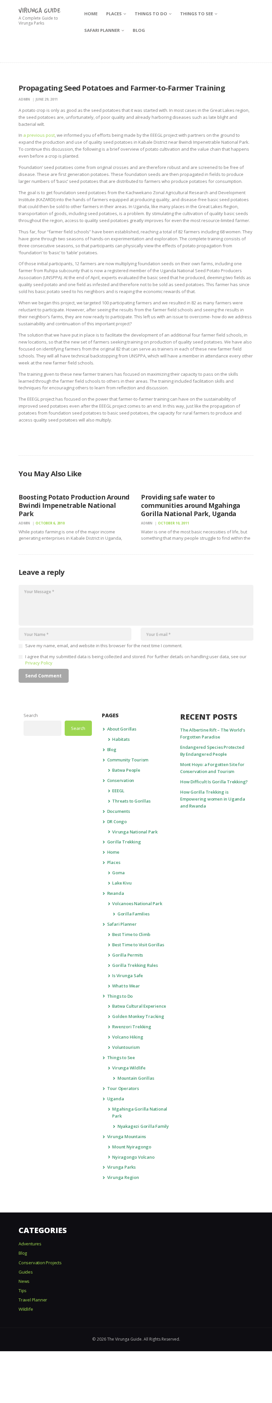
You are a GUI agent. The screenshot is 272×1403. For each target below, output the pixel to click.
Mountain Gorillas (135, 1078)
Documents (118, 811)
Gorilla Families (133, 914)
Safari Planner (122, 924)
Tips (23, 1290)
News (24, 1281)
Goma (118, 873)
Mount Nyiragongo (131, 1147)
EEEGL (118, 791)
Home (113, 852)
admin (25, 99)
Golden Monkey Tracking (138, 1016)
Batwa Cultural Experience (139, 1006)
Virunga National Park (135, 832)
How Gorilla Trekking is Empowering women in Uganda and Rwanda (212, 799)
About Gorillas (121, 729)
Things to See (121, 1057)
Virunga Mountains (126, 1136)
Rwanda (115, 893)
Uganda (115, 1099)
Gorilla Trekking (124, 842)
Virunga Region (123, 1177)
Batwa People (126, 770)
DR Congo (117, 821)
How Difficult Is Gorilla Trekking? (214, 782)
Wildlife (26, 1309)
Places (113, 862)
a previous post (39, 135)
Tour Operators (123, 1088)
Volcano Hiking (127, 1037)
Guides (26, 1272)
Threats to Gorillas (131, 801)
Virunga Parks (121, 1167)
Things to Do (120, 996)
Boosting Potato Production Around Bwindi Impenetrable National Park (74, 505)
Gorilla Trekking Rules (135, 965)
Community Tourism (128, 760)
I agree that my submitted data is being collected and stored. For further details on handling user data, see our (135, 660)
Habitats (120, 739)
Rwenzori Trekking (131, 1027)
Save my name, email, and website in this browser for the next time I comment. (103, 646)
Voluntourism (126, 1047)
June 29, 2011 (46, 99)
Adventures (30, 1244)
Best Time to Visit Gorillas (138, 945)
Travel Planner (33, 1300)
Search (31, 715)
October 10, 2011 (173, 523)
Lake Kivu (121, 883)
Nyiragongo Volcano (133, 1157)
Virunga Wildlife (129, 1068)
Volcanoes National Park (137, 903)
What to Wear (126, 986)
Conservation (120, 780)
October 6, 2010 (49, 523)
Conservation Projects (40, 1263)
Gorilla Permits (127, 955)
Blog (111, 749)
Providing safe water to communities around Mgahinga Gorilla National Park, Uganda (190, 505)
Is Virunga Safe (127, 975)
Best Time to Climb (131, 934)
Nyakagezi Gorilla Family (143, 1126)
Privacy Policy (38, 663)
